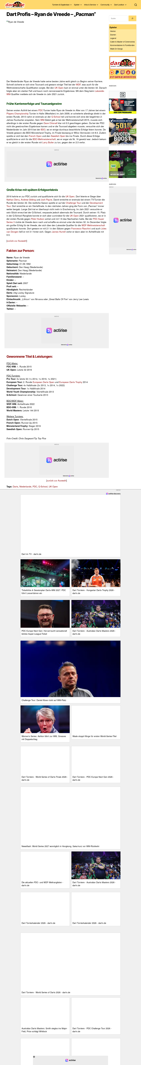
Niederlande (25, 486)
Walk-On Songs (116, 48)
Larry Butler (48, 142)
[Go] (132, 18)
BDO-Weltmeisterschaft (44, 139)
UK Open (59, 87)
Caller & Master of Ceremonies (122, 41)
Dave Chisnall (50, 123)
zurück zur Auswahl (16, 240)
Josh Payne (46, 199)
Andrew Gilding (28, 199)
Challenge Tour (73, 202)
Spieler (76, 5)
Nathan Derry (13, 199)
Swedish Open (58, 135)
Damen (113, 34)
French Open (35, 135)
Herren (113, 31)
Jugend (113, 38)
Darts (15, 486)
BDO (43, 129)
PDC (40, 110)
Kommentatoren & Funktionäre (122, 45)
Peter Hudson (37, 218)
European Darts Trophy (70, 382)
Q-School (56, 116)
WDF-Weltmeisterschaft (93, 225)
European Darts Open (43, 382)
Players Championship (18, 113)
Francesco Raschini (81, 228)
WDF (78, 84)
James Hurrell (59, 231)
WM (42, 119)
